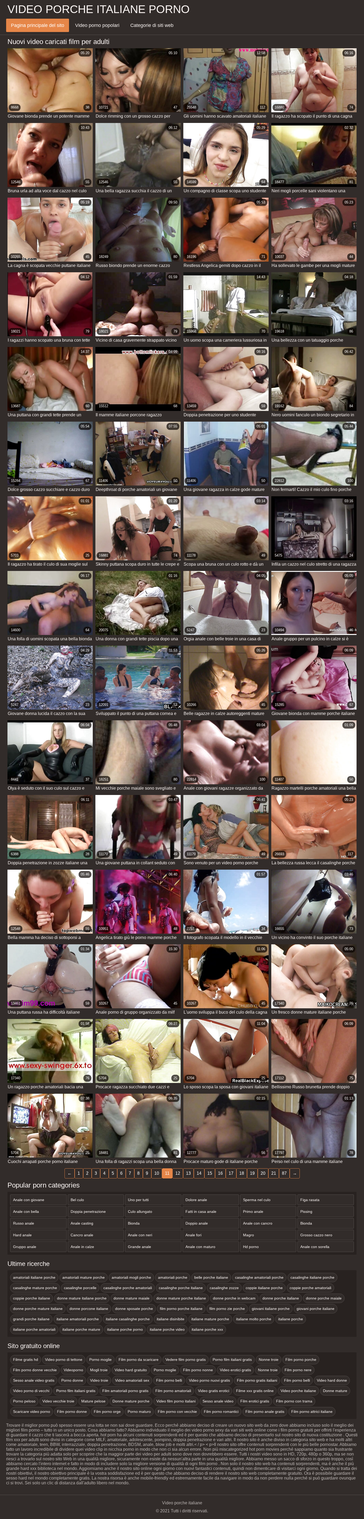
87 (284, 1173)
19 (252, 1173)
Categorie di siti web (151, 25)
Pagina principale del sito (37, 25)
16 (220, 1173)
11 (167, 1173)
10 (156, 1173)
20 (263, 1173)
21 (273, 1173)
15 (209, 1173)
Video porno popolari (97, 25)
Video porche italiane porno (98, 9)
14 (199, 1173)
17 (231, 1173)
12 (177, 1173)
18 (241, 1173)
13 (188, 1173)
